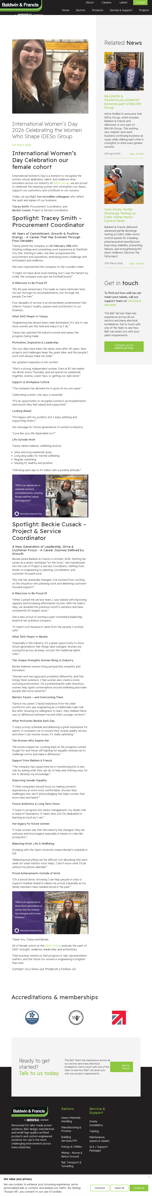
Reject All (119, 1188)
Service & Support (121, 10)
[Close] (149, 1177)
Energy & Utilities (71, 1146)
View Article (136, 153)
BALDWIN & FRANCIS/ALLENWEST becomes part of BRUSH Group (122, 101)
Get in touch (125, 1067)
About (90, 2)
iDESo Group (61, 183)
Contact (140, 2)
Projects (144, 10)
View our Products (44, 969)
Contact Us (20, 969)
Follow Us (68, 969)
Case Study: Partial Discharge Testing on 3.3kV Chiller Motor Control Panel (120, 215)
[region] (76, 1185)
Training (94, 1131)
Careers (106, 2)
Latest (123, 2)
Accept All (139, 1188)
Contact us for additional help (124, 346)
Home (65, 10)
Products (97, 10)
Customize (100, 1188)
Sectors (80, 10)
